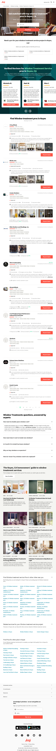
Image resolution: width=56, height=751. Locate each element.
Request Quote (47, 155)
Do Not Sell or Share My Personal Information (28, 748)
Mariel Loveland (33, 556)
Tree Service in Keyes (8, 660)
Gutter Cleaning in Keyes (26, 661)
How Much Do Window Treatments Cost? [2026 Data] (13, 499)
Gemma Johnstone (33, 495)
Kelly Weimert (7, 556)
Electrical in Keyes (7, 670)
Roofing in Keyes (7, 667)
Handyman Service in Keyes (27, 653)
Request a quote (11, 104)
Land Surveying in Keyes (43, 653)
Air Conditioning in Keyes (9, 665)
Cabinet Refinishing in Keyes (44, 661)
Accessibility (28, 746)
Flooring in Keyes (41, 651)
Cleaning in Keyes (7, 652)
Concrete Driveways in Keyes (27, 651)
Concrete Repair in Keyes (26, 656)
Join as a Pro (46, 2)
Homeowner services (7, 685)
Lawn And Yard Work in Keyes (10, 672)
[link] (4, 101)
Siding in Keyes (40, 656)
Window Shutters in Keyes (26, 632)
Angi (4, 495)
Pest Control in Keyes (8, 655)
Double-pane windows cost (10, 425)
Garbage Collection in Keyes (10, 657)
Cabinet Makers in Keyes (26, 663)
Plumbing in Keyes (41, 663)
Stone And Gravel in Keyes (26, 670)
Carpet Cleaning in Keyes (43, 658)
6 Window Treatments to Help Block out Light (40, 559)
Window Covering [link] (14, 6)
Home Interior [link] (6, 6)
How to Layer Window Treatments (13, 530)
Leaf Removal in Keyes (25, 658)
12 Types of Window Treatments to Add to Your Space (40, 531)
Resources (5, 693)
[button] (14, 147)
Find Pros (28, 30)
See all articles (9, 476)
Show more (50, 207)
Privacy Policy (31, 744)
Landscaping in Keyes (8, 662)
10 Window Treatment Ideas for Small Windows (40, 499)
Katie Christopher (8, 527)
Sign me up (28, 717)
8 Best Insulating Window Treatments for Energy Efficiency (14, 559)
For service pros (6, 689)
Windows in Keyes (7, 632)
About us (5, 696)
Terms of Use (24, 744)
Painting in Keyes (24, 648)
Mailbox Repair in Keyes (26, 672)
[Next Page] (39, 407)
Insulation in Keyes (41, 648)
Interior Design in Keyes (43, 632)
